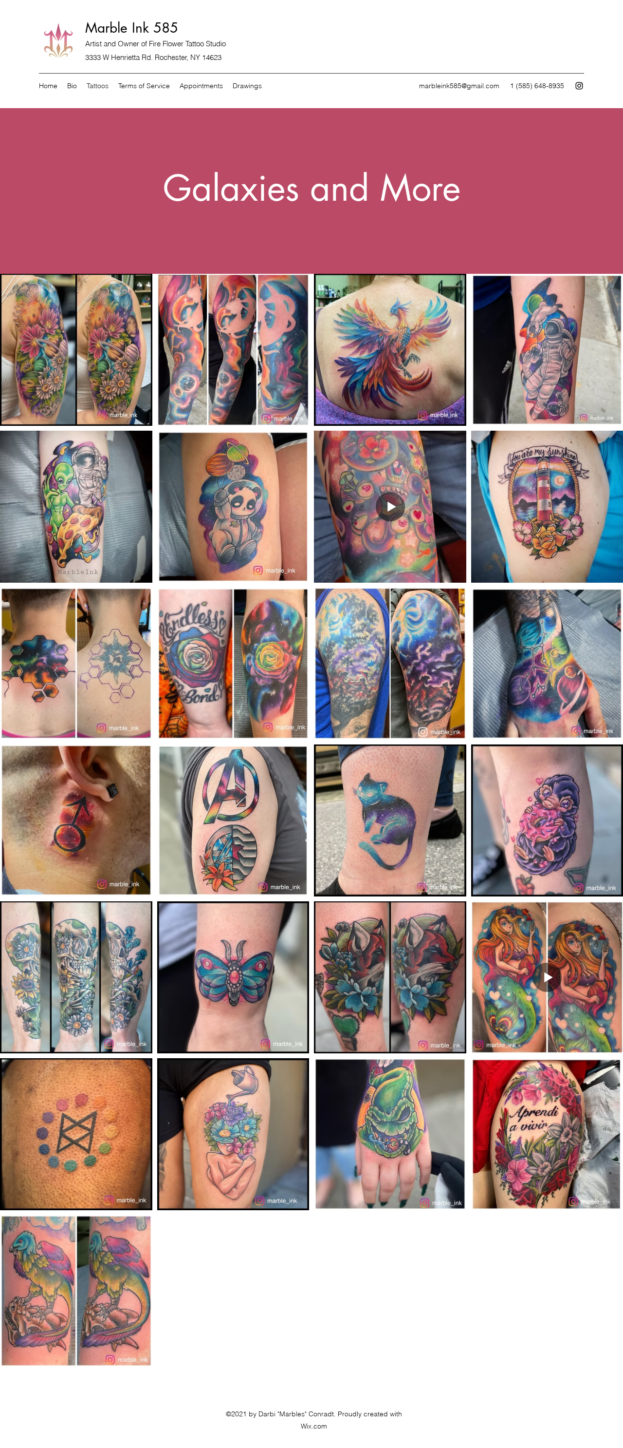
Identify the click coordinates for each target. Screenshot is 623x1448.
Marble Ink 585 (131, 28)
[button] (247, 85)
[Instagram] (579, 86)
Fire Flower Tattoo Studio (187, 43)
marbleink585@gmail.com (459, 85)
